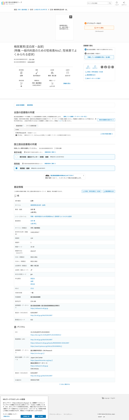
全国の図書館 (20, 105)
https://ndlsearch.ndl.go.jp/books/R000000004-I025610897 (50, 343)
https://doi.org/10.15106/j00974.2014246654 (45, 335)
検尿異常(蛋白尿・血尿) (38, 205)
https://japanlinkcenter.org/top (41, 360)
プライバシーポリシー (55, 414)
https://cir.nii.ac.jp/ (37, 353)
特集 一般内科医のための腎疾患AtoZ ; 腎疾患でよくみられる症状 (51, 216)
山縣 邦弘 (34, 223)
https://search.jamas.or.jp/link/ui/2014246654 (45, 346)
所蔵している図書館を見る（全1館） (99, 57)
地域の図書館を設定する (106, 120)
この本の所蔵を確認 (105, 134)
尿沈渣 (33, 284)
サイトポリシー (68, 414)
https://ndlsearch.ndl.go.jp (39, 308)
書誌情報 (30, 105)
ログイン (124, 5)
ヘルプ (117, 5)
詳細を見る (66, 83)
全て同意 (40, 416)
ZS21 (32, 288)
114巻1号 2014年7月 (40, 9)
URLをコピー (95, 68)
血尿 (32, 281)
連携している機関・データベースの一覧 (75, 116)
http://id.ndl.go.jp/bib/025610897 (41, 315)
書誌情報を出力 (91, 75)
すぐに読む (100, 28)
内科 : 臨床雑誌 (22, 9)
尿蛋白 (33, 278)
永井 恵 (33, 221)
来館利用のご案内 (50, 152)
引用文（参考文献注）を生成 (95, 72)
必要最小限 (26, 416)
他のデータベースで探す (93, 78)
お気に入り (88, 68)
